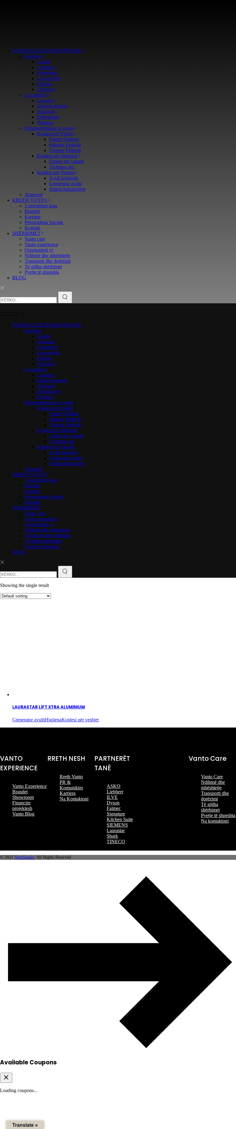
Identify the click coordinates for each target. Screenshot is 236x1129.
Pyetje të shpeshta (218, 815)
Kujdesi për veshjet (80, 719)
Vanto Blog (23, 813)
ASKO (113, 786)
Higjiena (53, 719)
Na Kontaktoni (74, 798)
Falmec (114, 808)
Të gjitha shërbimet (210, 807)
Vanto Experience (29, 786)
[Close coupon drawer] (6, 1078)
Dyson (113, 802)
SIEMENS (117, 825)
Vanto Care (212, 776)
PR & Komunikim (71, 785)
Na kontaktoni (215, 821)
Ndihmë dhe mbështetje (213, 785)
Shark (112, 836)
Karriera (68, 793)
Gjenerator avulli (28, 719)
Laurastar (116, 830)
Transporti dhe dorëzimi (215, 796)
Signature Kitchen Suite (120, 816)
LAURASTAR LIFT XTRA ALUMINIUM (48, 707)
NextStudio (24, 857)
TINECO (116, 841)
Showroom (23, 797)
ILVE (112, 797)
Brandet (20, 791)
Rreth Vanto (71, 776)
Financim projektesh (22, 805)
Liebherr (115, 791)
